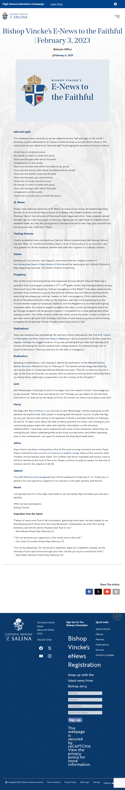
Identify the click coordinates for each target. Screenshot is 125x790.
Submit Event (103, 629)
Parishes (100, 639)
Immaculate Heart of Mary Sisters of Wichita (41, 264)
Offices (99, 634)
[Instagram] (50, 656)
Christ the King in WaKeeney (54, 338)
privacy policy (74, 755)
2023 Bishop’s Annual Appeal (33, 477)
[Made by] (116, 783)
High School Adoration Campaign (23, 4)
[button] (117, 16)
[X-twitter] (50, 648)
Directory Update (105, 655)
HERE (26, 429)
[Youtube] (41, 656)
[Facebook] (41, 648)
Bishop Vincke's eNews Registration (84, 651)
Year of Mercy (36, 410)
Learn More (57, 4)
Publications (102, 644)
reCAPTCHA (79, 746)
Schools (100, 649)
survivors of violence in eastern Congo (58, 453)
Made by (107, 783)
